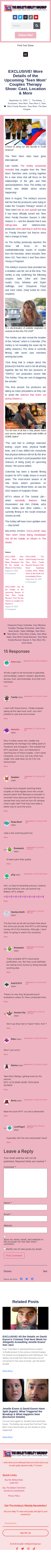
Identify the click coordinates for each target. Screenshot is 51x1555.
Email (7, 1214)
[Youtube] (36, 17)
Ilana (13, 661)
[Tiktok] (30, 17)
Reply (6, 686)
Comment (10, 1167)
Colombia (28, 625)
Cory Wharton (39, 625)
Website (8, 1225)
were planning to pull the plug (31, 228)
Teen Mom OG (38, 640)
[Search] (36, 25)
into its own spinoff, (27, 209)
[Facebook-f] (17, 1548)
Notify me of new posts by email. (24, 1249)
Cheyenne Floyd (15, 625)
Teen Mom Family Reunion (24, 637)
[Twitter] (20, 17)
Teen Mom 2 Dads (28, 634)
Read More (8, 1371)
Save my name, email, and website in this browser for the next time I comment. (23, 1241)
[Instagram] (25, 17)
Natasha (15, 729)
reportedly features (26, 500)
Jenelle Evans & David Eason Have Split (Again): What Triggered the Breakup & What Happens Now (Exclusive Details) (24, 1412)
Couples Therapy (16, 628)
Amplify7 (20, 1544)
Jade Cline (40, 628)
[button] (25, 54)
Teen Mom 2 (34, 103)
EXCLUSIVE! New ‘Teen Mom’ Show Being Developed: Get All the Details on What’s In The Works (14, 562)
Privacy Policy (14, 1496)
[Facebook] (15, 17)
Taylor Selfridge (27, 631)
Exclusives (12, 103)
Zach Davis (27, 643)
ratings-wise (11, 225)
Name (8, 1203)
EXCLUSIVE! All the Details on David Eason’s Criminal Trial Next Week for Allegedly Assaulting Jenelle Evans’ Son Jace (25, 1340)
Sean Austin (13, 631)
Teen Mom (23, 103)
